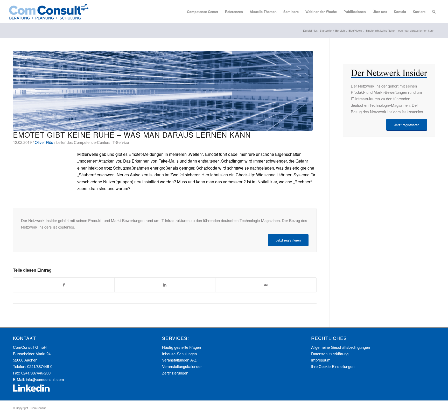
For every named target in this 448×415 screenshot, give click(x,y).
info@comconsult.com (45, 379)
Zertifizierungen (175, 373)
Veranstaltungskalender (182, 366)
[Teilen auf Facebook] (63, 285)
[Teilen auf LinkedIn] (165, 285)
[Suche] (434, 11)
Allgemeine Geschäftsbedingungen (340, 347)
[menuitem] (203, 11)
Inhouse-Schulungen (179, 353)
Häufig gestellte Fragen (181, 347)
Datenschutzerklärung (329, 353)
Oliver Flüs (44, 142)
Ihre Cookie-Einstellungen (332, 366)
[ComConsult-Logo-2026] (48, 11)
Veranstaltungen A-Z (179, 360)
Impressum (321, 360)
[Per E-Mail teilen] (265, 285)
